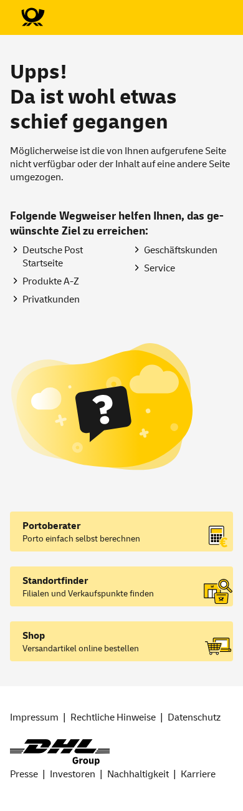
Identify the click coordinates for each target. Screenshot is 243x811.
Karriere (198, 774)
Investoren (72, 774)
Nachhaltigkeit (138, 774)
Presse (24, 774)
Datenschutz (194, 717)
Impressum (34, 717)
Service (159, 268)
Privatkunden (51, 299)
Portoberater (51, 526)
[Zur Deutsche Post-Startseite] (32, 17)
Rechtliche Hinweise (113, 717)
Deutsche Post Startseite (52, 257)
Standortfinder (55, 581)
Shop (33, 635)
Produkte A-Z (50, 281)
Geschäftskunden (180, 250)
